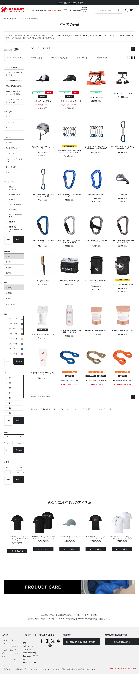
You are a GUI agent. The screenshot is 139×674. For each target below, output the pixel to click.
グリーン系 (13, 343)
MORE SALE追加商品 (14, 80)
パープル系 (13, 353)
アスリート (14, 659)
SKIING (12, 222)
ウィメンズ (10, 122)
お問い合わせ (28, 646)
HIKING (12, 199)
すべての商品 (33, 19)
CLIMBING (13, 209)
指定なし (9, 256)
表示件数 (98, 57)
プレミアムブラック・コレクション (14, 100)
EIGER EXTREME (13, 188)
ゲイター (121, 35)
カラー (53, 57)
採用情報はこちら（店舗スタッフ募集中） (81, 642)
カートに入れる (17, 551)
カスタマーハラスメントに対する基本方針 (58, 669)
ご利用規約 (18, 669)
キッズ (8, 127)
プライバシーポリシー (32, 669)
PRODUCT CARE (29, 662)
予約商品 (9, 273)
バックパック (11, 153)
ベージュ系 (13, 338)
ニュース (13, 650)
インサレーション (99, 35)
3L (10, 413)
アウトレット (11, 304)
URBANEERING (15, 194)
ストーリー (14, 646)
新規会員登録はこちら (122, 642)
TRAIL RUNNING (15, 204)
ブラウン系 (13, 333)
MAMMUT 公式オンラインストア (15, 19)
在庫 (78, 57)
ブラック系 (13, 323)
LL (10, 408)
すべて (8, 262)
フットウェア (11, 167)
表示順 (33, 57)
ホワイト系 (13, 318)
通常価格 (9, 293)
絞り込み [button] (19, 239)
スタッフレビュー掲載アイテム (14, 73)
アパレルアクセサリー (14, 148)
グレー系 (12, 328)
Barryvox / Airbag (29, 652)
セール (8, 298)
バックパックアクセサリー (14, 160)
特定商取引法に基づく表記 (85, 669)
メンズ (8, 116)
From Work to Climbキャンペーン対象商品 (14, 92)
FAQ (24, 643)
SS (10, 388)
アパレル (9, 142)
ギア (7, 172)
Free (11, 378)
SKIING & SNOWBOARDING (15, 229)
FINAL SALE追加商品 (14, 86)
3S (10, 383)
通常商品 (9, 267)
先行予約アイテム (29, 38)
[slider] (7, 437)
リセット (8, 240)
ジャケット (112, 35)
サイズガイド (28, 649)
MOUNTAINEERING (15, 215)
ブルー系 (12, 348)
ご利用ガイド (7, 669)
